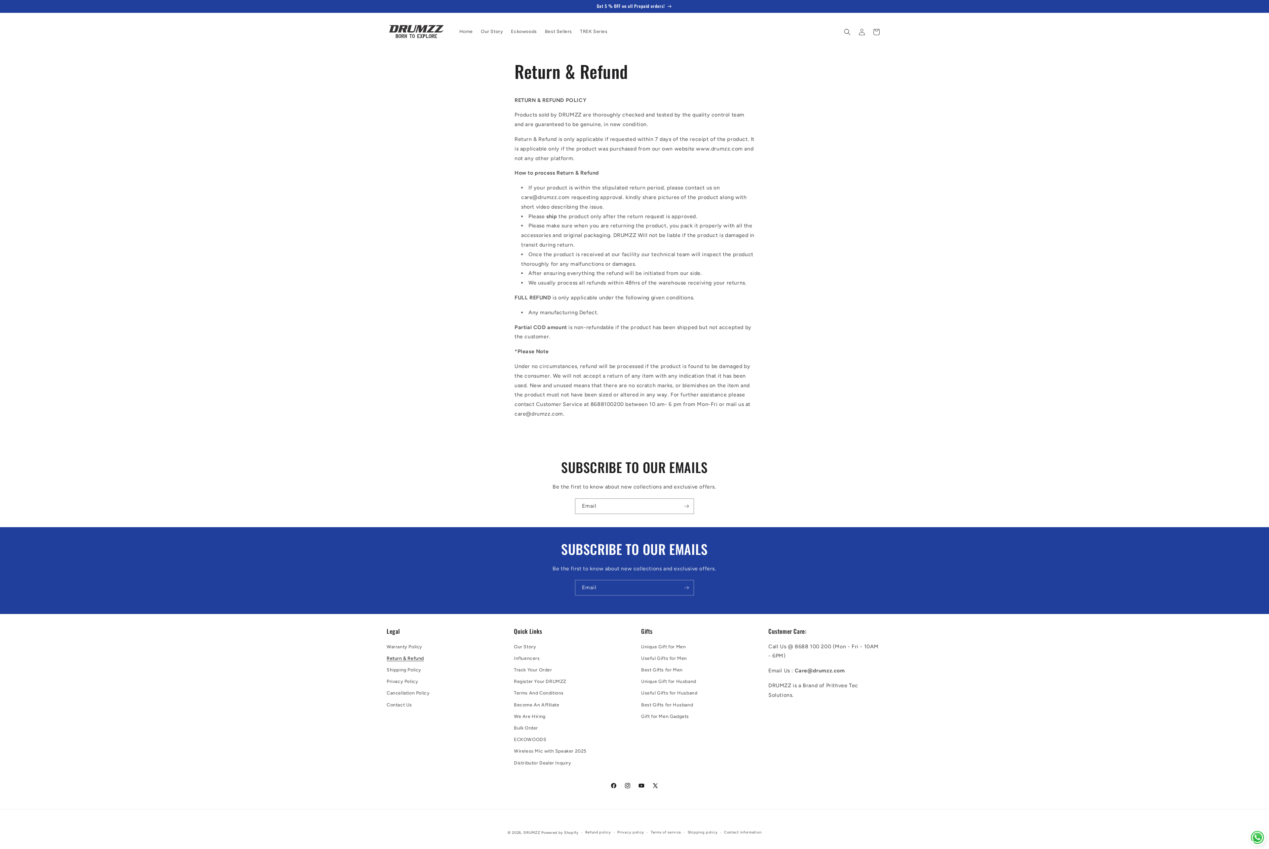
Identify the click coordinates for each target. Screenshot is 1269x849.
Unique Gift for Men (663, 647)
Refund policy (598, 832)
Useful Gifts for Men (664, 658)
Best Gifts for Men (662, 670)
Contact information (742, 832)
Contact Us (399, 705)
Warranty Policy (404, 647)
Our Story (525, 647)
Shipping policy (703, 832)
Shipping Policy (404, 670)
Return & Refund (405, 658)
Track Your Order (533, 670)
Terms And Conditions (539, 693)
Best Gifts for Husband (667, 705)
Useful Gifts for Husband (669, 693)
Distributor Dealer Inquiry (542, 763)
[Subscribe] (686, 506)
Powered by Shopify (560, 833)
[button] (847, 32)
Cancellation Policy (408, 693)
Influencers (527, 658)
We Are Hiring (530, 716)
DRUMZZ (531, 833)
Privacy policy (630, 832)
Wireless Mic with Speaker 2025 (550, 751)
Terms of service (666, 832)
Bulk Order (526, 728)
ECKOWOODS (530, 739)
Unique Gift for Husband (668, 681)
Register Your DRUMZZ (540, 681)
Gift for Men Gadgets (665, 716)
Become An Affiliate (536, 705)
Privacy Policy (402, 681)
